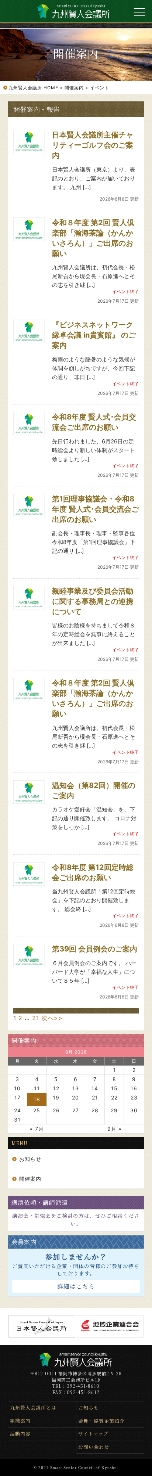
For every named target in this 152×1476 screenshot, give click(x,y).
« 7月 (37, 1128)
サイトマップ (93, 1433)
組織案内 (20, 1420)
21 (35, 1018)
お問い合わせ (93, 1446)
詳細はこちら (76, 1286)
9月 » (114, 1128)
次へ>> (52, 1018)
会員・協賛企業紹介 (101, 1420)
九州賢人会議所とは (33, 1407)
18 (37, 1099)
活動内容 (20, 1433)
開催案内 (24, 1040)
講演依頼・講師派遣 (39, 1202)
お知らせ (30, 1159)
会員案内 (24, 1242)
